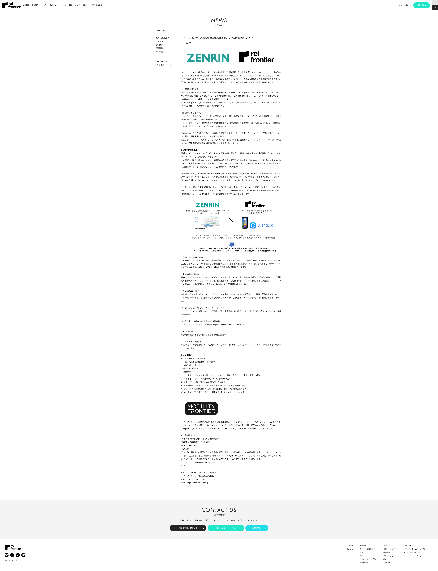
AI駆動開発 (364, 562)
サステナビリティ (390, 556)
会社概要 (26, 5)
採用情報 (386, 552)
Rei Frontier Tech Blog (412, 556)
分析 (361, 552)
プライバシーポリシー (411, 552)
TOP (158, 31)
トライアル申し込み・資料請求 (415, 549)
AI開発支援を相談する (188, 528)
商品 (361, 556)
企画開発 (363, 546)
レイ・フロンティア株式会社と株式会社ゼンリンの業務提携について (217, 37)
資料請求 (257, 528)
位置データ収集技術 (367, 549)
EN (435, 8)
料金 (400, 5)
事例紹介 (35, 5)
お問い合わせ (422, 5)
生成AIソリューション (58, 5)
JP (435, 2)
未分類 (159, 45)
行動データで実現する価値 (92, 5)
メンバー (386, 546)
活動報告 (160, 48)
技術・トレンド (74, 5)
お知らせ (160, 41)
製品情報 (160, 52)
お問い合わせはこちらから (226, 528)
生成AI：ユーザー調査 (368, 559)
